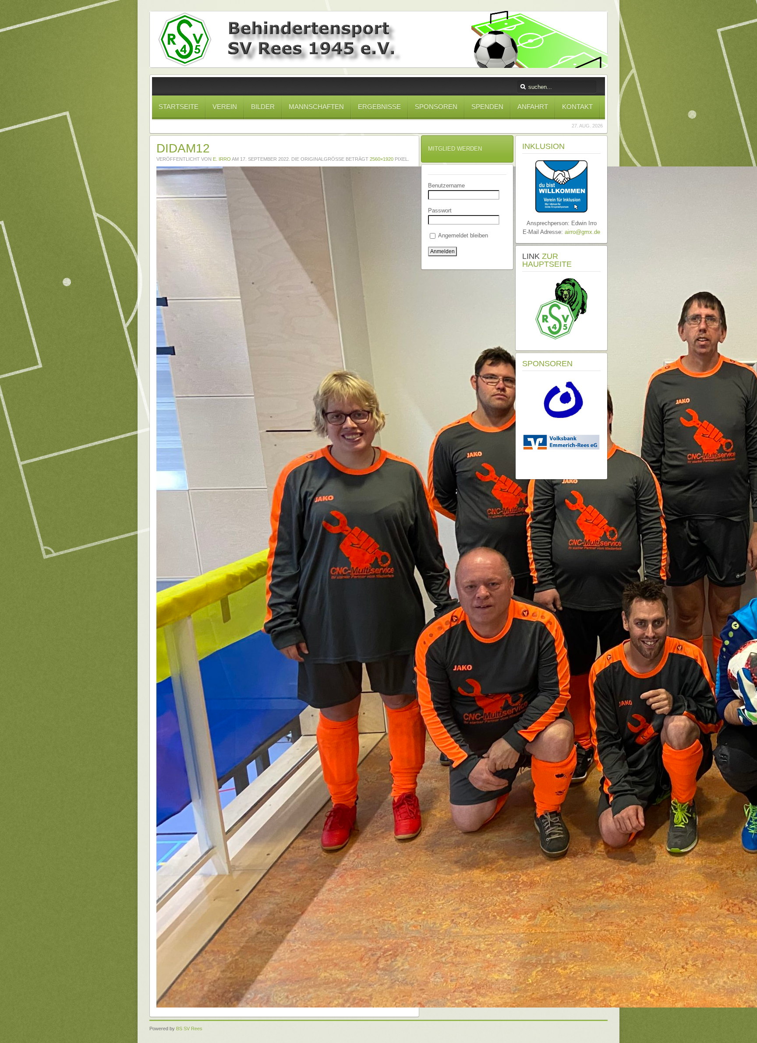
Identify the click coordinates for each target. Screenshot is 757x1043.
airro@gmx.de (582, 232)
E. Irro (222, 159)
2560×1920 (381, 159)
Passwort (440, 210)
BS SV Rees (189, 1028)
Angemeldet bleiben (462, 235)
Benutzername (446, 185)
